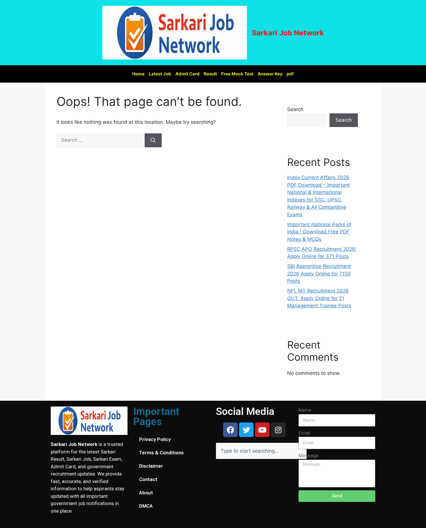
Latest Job (160, 74)
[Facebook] (230, 429)
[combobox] (261, 451)
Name (304, 410)
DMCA (146, 506)
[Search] (153, 140)
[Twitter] (246, 429)
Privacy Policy (155, 439)
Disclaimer (151, 466)
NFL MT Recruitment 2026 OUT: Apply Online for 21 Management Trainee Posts (319, 298)
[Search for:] (101, 140)
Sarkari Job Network (288, 32)
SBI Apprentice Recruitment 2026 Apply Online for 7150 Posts (319, 273)
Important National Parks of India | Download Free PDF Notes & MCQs (319, 232)
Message (308, 455)
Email (304, 433)
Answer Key (270, 74)
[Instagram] (278, 429)
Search (295, 109)
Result (210, 74)
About (146, 493)
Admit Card (187, 74)
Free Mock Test (237, 74)
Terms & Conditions (161, 453)
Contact (148, 479)
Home (138, 74)
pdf (290, 74)
